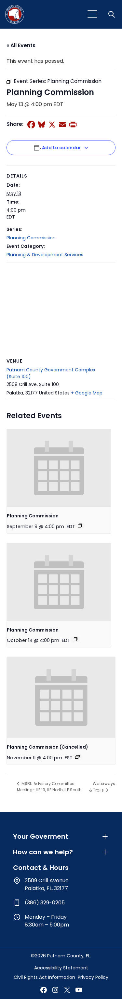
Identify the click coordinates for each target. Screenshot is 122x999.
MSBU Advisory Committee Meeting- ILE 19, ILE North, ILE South (49, 787)
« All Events (21, 45)
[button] (112, 14)
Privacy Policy (93, 977)
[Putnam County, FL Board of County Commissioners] (14, 14)
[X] (52, 124)
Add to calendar (61, 147)
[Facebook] (31, 124)
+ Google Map (86, 393)
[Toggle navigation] (92, 14)
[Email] (62, 124)
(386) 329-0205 (45, 902)
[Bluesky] (41, 124)
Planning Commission (31, 237)
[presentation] (59, 468)
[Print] (73, 124)
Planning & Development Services (45, 254)
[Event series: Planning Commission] (80, 525)
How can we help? (43, 852)
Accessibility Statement (61, 968)
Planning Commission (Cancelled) (47, 747)
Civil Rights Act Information (44, 977)
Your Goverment (40, 836)
